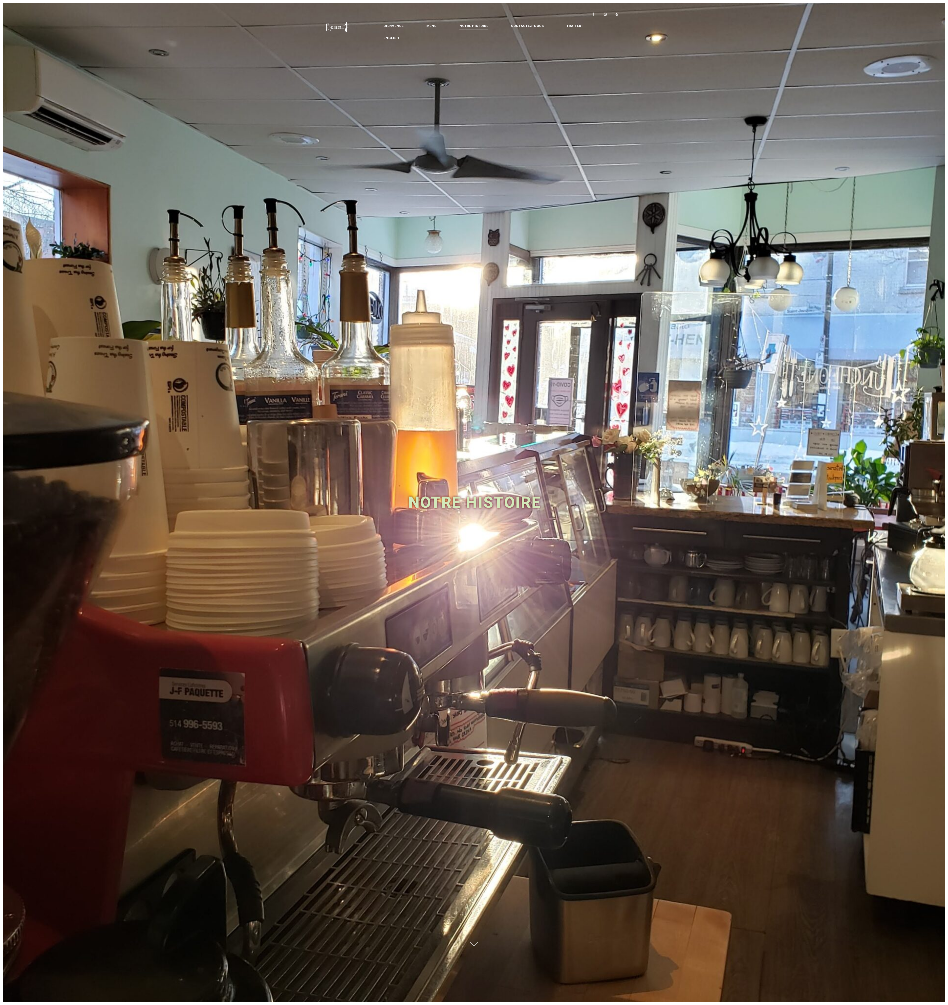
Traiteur (575, 26)
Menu (431, 26)
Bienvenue (394, 26)
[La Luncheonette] (349, 26)
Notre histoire (473, 26)
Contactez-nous (527, 26)
